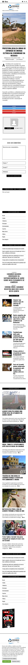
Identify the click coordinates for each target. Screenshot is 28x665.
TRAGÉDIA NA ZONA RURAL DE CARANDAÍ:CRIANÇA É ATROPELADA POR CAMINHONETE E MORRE (12, 478)
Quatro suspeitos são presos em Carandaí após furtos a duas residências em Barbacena (13, 252)
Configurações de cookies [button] (9, 658)
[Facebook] (22, 1)
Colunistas (4, 221)
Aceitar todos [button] (6, 661)
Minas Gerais (5, 231)
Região (3, 237)
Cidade (7, 59)
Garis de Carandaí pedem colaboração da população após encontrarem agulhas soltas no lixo (14, 263)
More (21, 421)
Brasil (3, 215)
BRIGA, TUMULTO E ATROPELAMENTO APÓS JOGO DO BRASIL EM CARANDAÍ (13, 445)
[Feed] (24, 1)
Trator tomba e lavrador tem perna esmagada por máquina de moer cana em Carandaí (13, 539)
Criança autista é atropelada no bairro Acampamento (13, 260)
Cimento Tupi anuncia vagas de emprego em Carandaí (13, 248)
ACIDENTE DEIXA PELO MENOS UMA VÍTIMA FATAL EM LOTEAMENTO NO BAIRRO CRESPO (12, 413)
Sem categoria (5, 239)
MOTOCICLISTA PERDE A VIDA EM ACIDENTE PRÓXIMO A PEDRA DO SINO (13, 510)
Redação (21, 59)
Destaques (11, 59)
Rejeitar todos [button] (15, 661)
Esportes (4, 229)
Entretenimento (5, 226)
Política (3, 234)
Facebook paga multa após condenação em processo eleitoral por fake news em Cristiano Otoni (13, 256)
